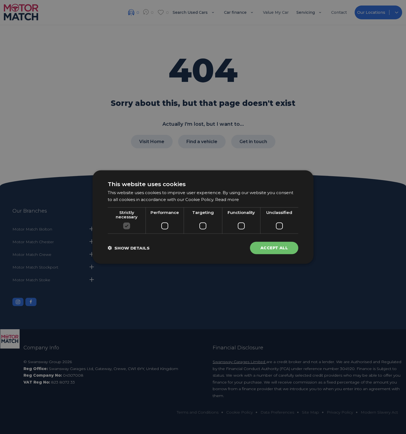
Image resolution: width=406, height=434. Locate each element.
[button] (129, 248)
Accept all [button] (274, 247)
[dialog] (203, 217)
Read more (227, 199)
